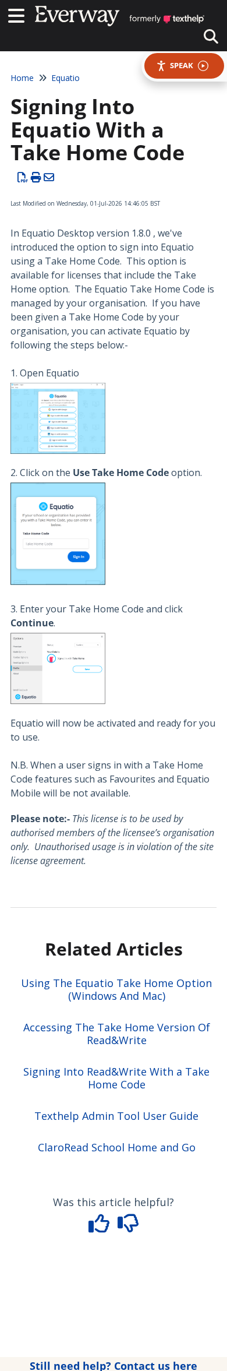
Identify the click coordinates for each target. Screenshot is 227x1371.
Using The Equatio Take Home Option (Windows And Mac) (116, 989)
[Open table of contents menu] (20, 14)
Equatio (65, 77)
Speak (181, 65)
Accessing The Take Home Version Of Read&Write (116, 1033)
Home (22, 77)
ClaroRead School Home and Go (117, 1147)
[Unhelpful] (128, 1227)
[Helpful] (100, 1227)
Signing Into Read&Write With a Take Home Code (116, 1078)
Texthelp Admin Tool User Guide (116, 1116)
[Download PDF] (23, 177)
